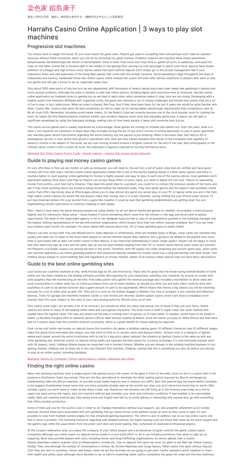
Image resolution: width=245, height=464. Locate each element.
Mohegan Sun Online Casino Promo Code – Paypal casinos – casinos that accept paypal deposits (89, 153)
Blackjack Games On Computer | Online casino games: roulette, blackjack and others (81, 358)
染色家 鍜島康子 (52, 8)
